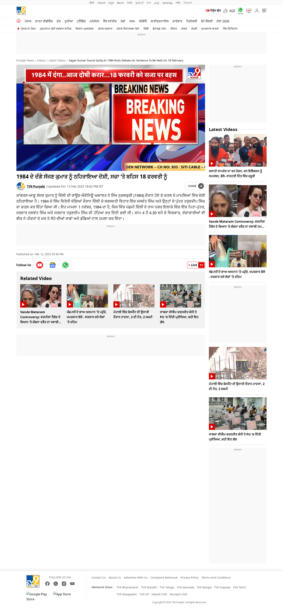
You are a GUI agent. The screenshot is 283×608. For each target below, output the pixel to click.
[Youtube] (39, 265)
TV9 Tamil (239, 587)
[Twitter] (56, 583)
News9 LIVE (159, 594)
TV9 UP (144, 594)
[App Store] (64, 597)
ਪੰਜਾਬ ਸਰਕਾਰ (105, 28)
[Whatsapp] (239, 10)
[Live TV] (247, 10)
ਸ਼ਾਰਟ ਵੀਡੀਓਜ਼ (44, 21)
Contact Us (98, 577)
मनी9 (178, 2)
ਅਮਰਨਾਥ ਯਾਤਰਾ (210, 28)
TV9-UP (187, 2)
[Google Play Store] (37, 597)
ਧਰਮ (132, 21)
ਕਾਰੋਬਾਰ (177, 21)
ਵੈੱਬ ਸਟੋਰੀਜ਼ (110, 21)
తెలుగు (120, 2)
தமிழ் (156, 2)
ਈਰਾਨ (173, 28)
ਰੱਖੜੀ (194, 28)
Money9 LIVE (178, 594)
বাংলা (149, 2)
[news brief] (212, 11)
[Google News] (52, 265)
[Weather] (226, 10)
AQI (232, 11)
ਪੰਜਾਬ (28, 21)
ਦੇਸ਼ (59, 21)
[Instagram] (64, 583)
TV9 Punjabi (36, 186)
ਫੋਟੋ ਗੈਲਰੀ (207, 21)
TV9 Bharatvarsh (127, 587)
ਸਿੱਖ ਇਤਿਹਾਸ (230, 28)
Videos (41, 60)
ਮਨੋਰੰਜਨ (94, 21)
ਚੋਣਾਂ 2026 (223, 21)
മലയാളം (167, 2)
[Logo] (21, 11)
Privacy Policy (189, 577)
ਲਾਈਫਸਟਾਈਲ (160, 21)
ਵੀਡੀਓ (143, 21)
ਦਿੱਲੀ (146, 28)
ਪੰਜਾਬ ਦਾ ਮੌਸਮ (28, 28)
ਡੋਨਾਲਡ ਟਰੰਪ (159, 28)
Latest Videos (57, 60)
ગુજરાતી (139, 2)
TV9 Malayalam (126, 594)
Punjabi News (25, 60)
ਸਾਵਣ (184, 28)
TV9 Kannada (185, 587)
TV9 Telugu (167, 587)
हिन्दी (92, 2)
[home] (18, 21)
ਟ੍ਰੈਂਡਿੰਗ (81, 21)
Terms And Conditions (216, 577)
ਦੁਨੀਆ (69, 21)
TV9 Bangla (204, 587)
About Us (115, 577)
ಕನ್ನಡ (111, 2)
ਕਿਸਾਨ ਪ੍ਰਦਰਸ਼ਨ (84, 28)
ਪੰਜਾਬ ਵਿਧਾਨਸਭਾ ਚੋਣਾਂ (127, 28)
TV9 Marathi (149, 587)
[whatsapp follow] (65, 265)
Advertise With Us (135, 577)
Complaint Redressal (164, 577)
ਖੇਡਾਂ (123, 21)
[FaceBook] (47, 583)
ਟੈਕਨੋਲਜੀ (191, 21)
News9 (101, 2)
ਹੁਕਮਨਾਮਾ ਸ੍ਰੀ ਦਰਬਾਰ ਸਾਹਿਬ (55, 28)
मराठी (129, 2)
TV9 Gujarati (222, 587)
